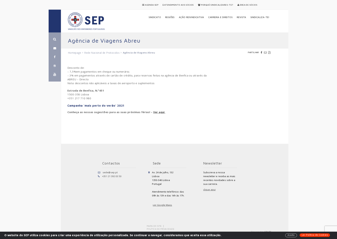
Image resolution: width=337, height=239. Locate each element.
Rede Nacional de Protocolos (102, 52)
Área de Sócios (248, 5)
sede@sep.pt (110, 172)
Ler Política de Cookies (315, 234)
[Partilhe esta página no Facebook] (262, 52)
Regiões (170, 17)
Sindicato (155, 17)
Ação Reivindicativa (191, 17)
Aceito (291, 235)
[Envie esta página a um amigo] (265, 52)
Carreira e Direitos (220, 17)
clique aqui (209, 189)
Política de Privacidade (160, 229)
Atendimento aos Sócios (179, 5)
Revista (241, 17)
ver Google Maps (162, 205)
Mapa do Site (154, 226)
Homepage (74, 52)
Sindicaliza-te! (259, 17)
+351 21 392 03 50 (111, 176)
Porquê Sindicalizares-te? (216, 5)
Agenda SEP (151, 5)
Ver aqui (159, 112)
